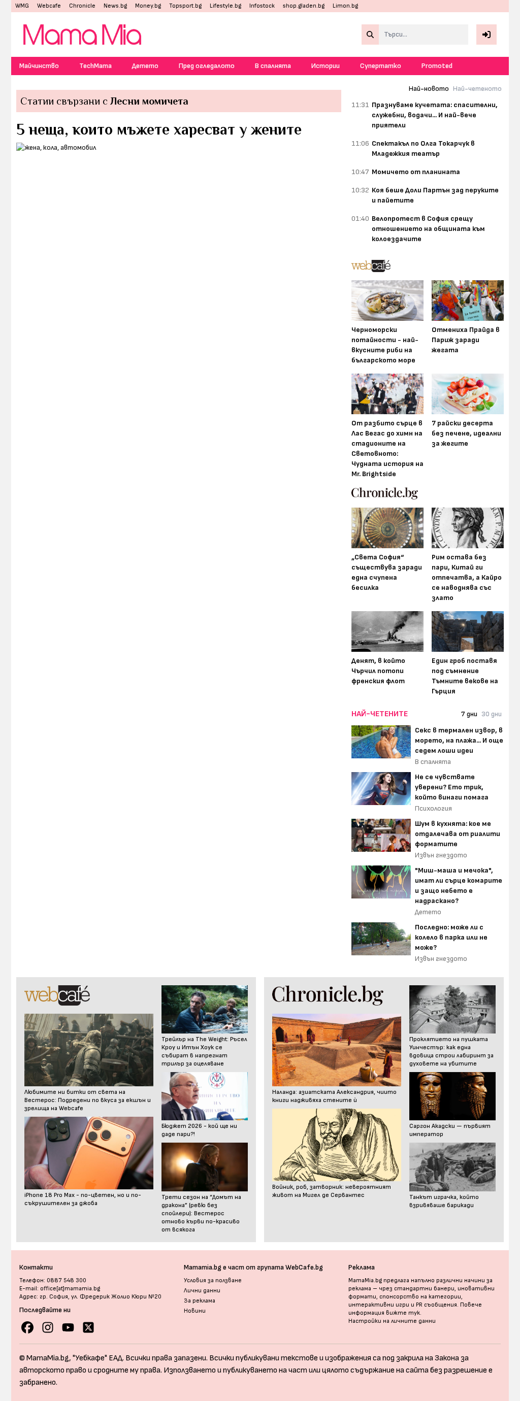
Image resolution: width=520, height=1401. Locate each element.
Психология (433, 808)
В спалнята (273, 65)
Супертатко (380, 65)
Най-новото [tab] (429, 88)
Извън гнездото (441, 855)
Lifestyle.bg (225, 6)
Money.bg (148, 6)
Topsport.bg (185, 6)
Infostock (262, 6)
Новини (195, 1311)
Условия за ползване (213, 1280)
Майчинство (39, 65)
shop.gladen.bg (303, 6)
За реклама (199, 1301)
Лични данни (202, 1290)
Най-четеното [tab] (477, 88)
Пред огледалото (207, 65)
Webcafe (49, 6)
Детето (145, 65)
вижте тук (403, 1313)
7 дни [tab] (469, 714)
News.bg (115, 6)
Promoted (436, 65)
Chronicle (82, 6)
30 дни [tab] (491, 714)
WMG (22, 6)
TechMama (95, 65)
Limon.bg (345, 6)
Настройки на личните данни (392, 1321)
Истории (325, 65)
